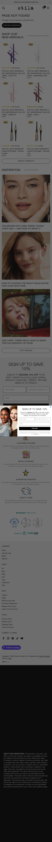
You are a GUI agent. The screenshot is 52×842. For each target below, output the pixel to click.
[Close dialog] (50, 407)
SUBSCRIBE (35, 428)
